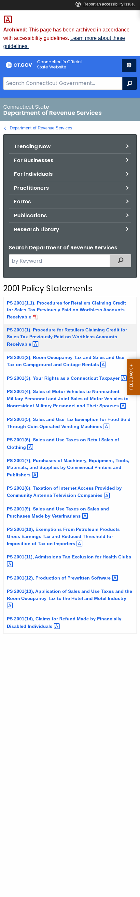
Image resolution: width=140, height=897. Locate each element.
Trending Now (32, 146)
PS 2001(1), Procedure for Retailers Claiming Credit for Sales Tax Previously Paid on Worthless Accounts (67, 337)
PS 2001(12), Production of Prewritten (59, 577)
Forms (22, 201)
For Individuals (33, 174)
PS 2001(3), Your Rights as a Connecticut (64, 378)
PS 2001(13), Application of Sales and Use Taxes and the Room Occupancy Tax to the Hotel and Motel (69, 595)
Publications (30, 215)
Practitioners (31, 188)
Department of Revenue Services (41, 128)
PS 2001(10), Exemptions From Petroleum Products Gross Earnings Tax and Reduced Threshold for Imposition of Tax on (63, 536)
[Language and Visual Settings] (129, 65)
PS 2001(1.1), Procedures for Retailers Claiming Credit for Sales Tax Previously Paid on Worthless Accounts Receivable (66, 309)
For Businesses (33, 160)
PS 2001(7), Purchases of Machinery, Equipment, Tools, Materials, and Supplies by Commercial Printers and (68, 467)
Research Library (36, 229)
